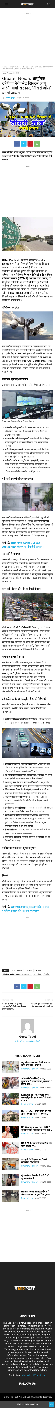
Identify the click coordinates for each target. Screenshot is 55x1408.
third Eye (37, 974)
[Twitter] (24, 144)
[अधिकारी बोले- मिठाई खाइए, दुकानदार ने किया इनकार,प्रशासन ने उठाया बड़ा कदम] (10, 1083)
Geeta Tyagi (10, 98)
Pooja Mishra (27, 1104)
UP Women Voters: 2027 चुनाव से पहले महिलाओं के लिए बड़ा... (36, 1128)
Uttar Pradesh (15, 67)
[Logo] (27, 1307)
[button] (6, 4)
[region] (27, 41)
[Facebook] (17, 144)
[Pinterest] (30, 144)
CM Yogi (29, 970)
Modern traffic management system (16, 974)
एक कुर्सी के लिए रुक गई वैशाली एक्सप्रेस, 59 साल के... (34, 1161)
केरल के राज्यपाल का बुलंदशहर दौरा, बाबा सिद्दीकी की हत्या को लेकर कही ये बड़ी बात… (14, 1006)
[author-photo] (27, 1033)
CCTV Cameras (16, 970)
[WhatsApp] (37, 144)
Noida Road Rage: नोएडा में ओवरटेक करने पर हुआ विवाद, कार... (36, 1193)
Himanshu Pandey (29, 1068)
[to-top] (51, 1403)
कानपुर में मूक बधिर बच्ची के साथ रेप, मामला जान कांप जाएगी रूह (42, 1004)
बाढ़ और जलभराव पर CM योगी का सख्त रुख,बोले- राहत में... (35, 1064)
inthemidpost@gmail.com (33, 1375)
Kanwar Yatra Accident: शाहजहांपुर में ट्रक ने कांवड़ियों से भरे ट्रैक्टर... (36, 1097)
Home (4, 67)
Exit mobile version (27, 1404)
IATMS (38, 970)
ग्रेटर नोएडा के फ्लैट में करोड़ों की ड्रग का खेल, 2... (35, 1177)
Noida (25, 67)
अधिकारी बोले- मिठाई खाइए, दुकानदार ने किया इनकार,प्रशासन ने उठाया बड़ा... (36, 1081)
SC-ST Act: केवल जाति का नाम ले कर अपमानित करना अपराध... (36, 1112)
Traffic (46, 974)
